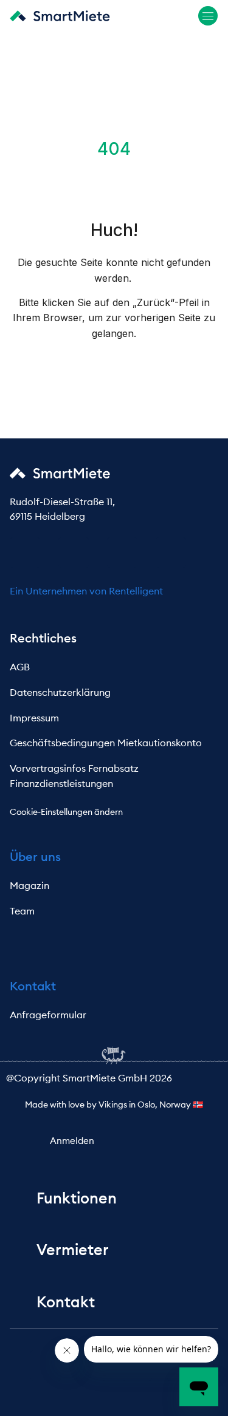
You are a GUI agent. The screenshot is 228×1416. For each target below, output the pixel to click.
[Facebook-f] (25, 552)
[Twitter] (171, 552)
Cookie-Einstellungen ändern (66, 811)
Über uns (35, 856)
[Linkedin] (73, 552)
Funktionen (76, 1198)
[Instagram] (122, 552)
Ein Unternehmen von (59, 591)
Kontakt (33, 985)
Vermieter (72, 1249)
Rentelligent (136, 591)
